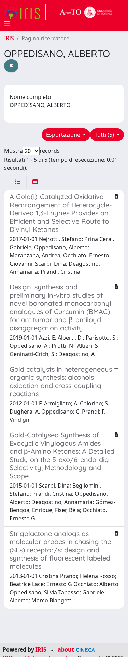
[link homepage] (25, 12)
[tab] (18, 182)
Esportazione (64, 134)
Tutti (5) (105, 134)
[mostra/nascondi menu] (7, 23)
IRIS (9, 38)
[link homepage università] (86, 12)
